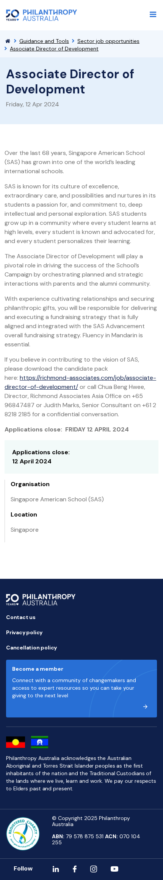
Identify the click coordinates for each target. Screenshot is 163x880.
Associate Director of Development (54, 48)
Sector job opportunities (108, 41)
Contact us (21, 617)
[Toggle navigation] (153, 14)
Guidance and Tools (44, 41)
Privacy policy (24, 632)
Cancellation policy (31, 647)
